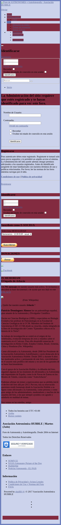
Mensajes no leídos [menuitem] (21, 25)
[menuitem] (17, 32)
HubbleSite (13, 466)
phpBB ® (19, 491)
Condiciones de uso (10, 176)
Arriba (11, 413)
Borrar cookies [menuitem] (14, 416)
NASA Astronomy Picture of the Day (25, 463)
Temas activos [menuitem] (18, 30)
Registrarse (6, 57)
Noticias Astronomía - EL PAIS (22, 468)
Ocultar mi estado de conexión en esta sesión (23, 72)
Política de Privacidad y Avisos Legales (25, 482)
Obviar (4, 9)
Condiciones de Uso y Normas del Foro (26, 484)
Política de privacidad (31, 176)
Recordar (7, 69)
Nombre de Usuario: (12, 112)
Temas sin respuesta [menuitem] (21, 27)
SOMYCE (13, 461)
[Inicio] (30, 5)
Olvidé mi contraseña (12, 66)
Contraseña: (8, 120)
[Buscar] (31, 81)
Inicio (9, 87)
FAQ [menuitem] (14, 19)
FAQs (11, 487)
